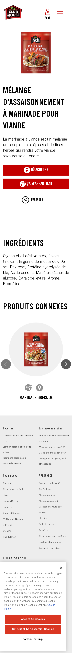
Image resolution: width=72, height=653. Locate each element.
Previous (6, 364)
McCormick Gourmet (13, 519)
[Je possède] (28, 387)
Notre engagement (48, 501)
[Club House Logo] (13, 21)
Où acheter (39, 170)
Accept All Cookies (33, 619)
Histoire (43, 518)
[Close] (61, 567)
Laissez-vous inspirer (50, 428)
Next (66, 364)
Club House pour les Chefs (52, 536)
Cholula (7, 483)
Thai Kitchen (9, 537)
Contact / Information (49, 548)
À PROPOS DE (45, 476)
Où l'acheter (45, 489)
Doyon (6, 495)
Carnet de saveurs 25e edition (50, 509)
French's (7, 507)
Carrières (43, 530)
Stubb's (7, 531)
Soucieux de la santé (49, 483)
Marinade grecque (36, 398)
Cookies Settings (33, 639)
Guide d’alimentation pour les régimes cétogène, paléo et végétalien (53, 458)
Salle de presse (46, 524)
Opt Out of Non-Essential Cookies (33, 629)
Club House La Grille (13, 489)
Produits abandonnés (50, 542)
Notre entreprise (47, 495)
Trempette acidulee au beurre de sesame (14, 461)
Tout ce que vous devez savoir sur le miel (54, 438)
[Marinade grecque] (36, 349)
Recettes (8, 428)
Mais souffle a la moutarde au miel (18, 438)
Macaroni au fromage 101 (52, 447)
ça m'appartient (39, 184)
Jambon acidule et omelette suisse (17, 450)
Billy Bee (7, 525)
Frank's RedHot (11, 501)
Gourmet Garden (11, 513)
